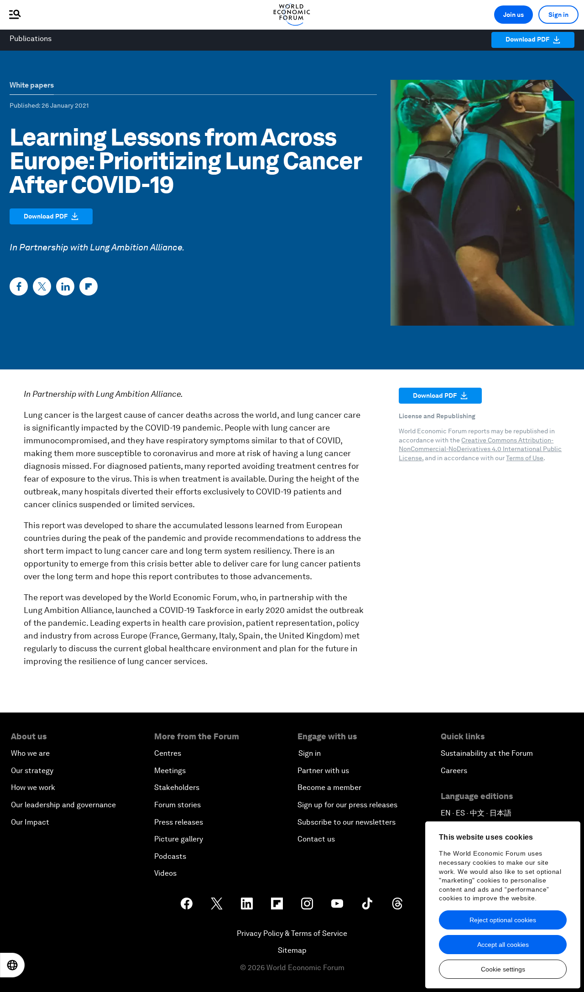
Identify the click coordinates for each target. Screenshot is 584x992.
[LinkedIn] (65, 286)
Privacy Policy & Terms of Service (292, 933)
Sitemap (292, 950)
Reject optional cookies (502, 920)
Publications (31, 38)
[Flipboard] (88, 286)
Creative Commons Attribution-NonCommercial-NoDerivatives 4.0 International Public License (480, 449)
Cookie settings (503, 969)
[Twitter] (42, 286)
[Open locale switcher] (12, 965)
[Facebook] (19, 286)
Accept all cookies (503, 944)
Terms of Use (524, 458)
